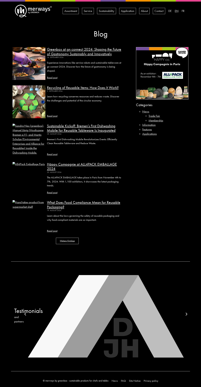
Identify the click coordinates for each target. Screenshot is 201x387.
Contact (159, 11)
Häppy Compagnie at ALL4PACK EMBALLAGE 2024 (82, 166)
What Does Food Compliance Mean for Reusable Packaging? (83, 204)
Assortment (70, 11)
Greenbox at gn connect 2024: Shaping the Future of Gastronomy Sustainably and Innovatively (84, 51)
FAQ (123, 380)
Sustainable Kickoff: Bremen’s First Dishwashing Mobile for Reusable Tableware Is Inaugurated (81, 128)
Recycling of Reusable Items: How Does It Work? (83, 87)
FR (183, 11)
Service (88, 11)
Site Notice (135, 380)
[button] (67, 241)
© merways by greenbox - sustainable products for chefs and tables (76, 380)
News (145, 112)
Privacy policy (151, 380)
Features (147, 129)
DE (170, 11)
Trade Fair (154, 116)
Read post (52, 77)
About (144, 11)
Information (149, 125)
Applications (149, 134)
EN (177, 11)
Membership (156, 120)
